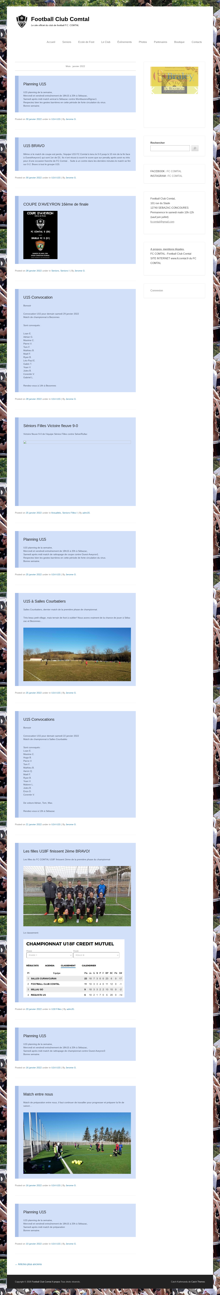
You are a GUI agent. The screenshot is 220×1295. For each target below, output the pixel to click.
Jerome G (71, 119)
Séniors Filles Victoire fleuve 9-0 (50, 426)
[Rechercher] (195, 148)
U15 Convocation (38, 297)
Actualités (56, 512)
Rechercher (157, 142)
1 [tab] (159, 110)
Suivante (195, 91)
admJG (86, 512)
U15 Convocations (38, 719)
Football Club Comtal (60, 19)
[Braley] (174, 76)
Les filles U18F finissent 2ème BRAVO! (56, 851)
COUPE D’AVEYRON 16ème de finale (55, 204)
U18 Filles (56, 1009)
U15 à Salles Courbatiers (44, 601)
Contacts (197, 42)
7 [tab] (183, 110)
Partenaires (160, 42)
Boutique (179, 42)
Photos (143, 42)
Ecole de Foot (86, 42)
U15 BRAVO (34, 146)
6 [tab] (179, 110)
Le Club (105, 42)
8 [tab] (187, 110)
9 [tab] (191, 110)
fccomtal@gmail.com (162, 221)
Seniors (66, 42)
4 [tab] (171, 110)
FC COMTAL (174, 171)
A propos (56, 1282)
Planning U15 (34, 84)
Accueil (51, 42)
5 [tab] (175, 110)
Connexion (156, 290)
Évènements (124, 42)
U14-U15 (56, 119)
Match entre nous (38, 1094)
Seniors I (64, 270)
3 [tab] (167, 110)
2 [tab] (163, 110)
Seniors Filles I (69, 512)
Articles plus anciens (28, 1264)
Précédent (153, 91)
